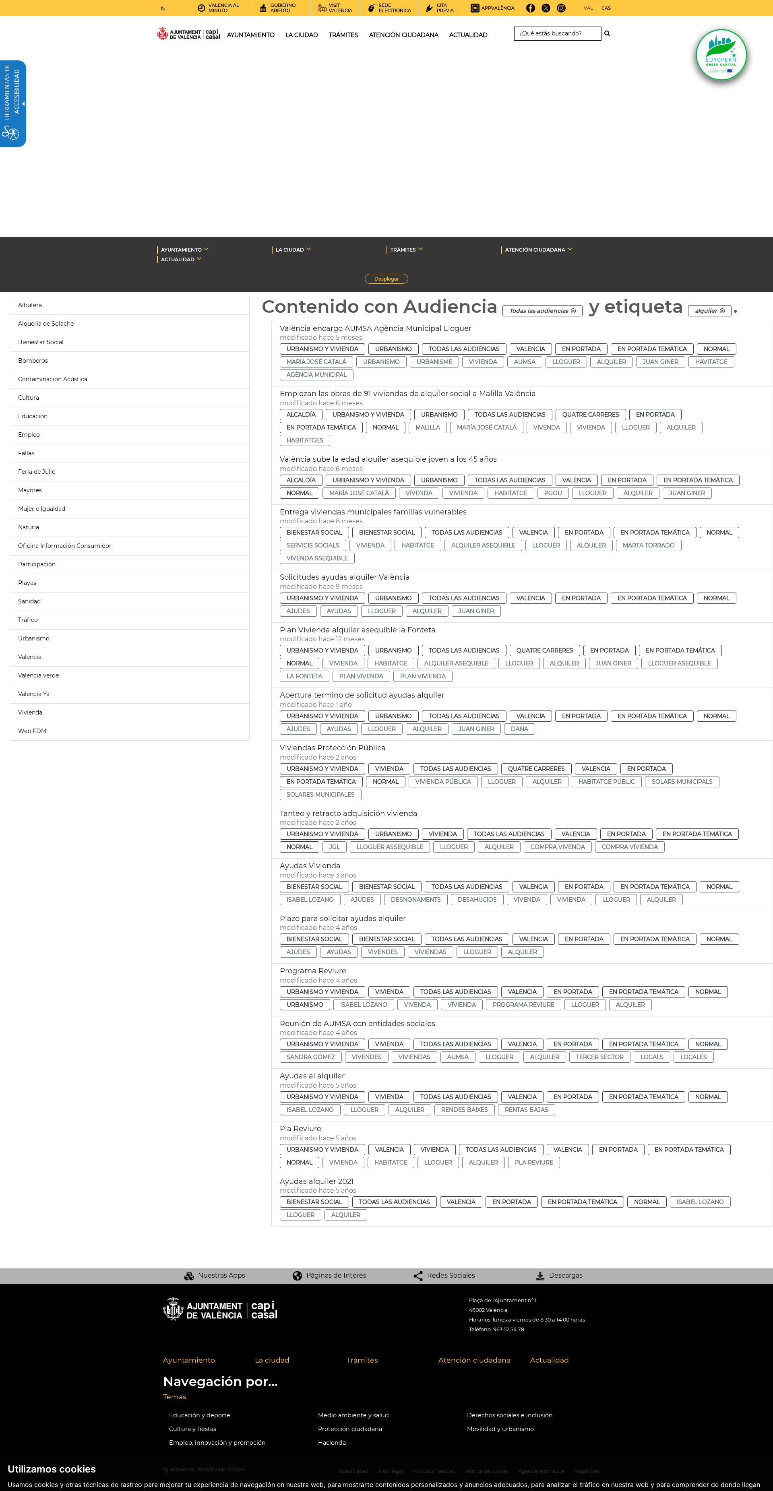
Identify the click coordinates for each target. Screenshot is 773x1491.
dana (519, 729)
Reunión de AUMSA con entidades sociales (357, 1023)
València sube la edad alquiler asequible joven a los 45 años (388, 459)
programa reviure (523, 1004)
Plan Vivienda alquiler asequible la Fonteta (358, 630)
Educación (33, 416)
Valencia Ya (34, 694)
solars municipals (682, 781)
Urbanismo (34, 638)
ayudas (339, 611)
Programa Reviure (313, 970)
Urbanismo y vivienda (322, 349)
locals (652, 1057)
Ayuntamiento (189, 1360)
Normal (717, 349)
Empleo (29, 434)
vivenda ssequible (317, 558)
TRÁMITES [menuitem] (343, 35)
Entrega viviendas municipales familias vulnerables (373, 512)
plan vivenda (361, 676)
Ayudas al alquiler (312, 1076)
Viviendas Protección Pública (333, 747)
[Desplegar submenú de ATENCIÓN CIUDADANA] (570, 249)
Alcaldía (301, 414)
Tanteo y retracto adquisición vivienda (349, 813)
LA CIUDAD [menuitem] (301, 35)
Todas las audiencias (464, 349)
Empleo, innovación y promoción (217, 1442)
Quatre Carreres (590, 414)
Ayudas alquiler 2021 (317, 1181)
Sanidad (29, 601)
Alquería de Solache (46, 323)
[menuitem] (203, 1360)
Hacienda (332, 1442)
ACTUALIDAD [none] (177, 259)
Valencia (29, 657)
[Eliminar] (573, 310)
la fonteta (304, 676)
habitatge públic (607, 781)
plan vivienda (423, 676)
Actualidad (549, 1360)
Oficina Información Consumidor (65, 545)
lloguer (566, 362)
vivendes (383, 952)
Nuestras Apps (221, 1275)
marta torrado (649, 545)
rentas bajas (526, 1109)
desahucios (477, 899)
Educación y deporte (199, 1415)
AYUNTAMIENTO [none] (181, 250)
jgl (334, 847)
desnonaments (416, 899)
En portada (581, 349)
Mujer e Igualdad (41, 508)
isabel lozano (310, 899)
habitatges (305, 440)
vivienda (483, 362)
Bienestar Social (41, 342)
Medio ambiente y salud (353, 1415)
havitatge (711, 362)
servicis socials (313, 545)
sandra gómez (311, 1057)
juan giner (660, 362)
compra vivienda (630, 847)
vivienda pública (443, 781)
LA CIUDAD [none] (290, 250)
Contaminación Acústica (52, 379)
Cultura (28, 397)
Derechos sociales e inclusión (510, 1415)
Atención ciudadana (474, 1360)
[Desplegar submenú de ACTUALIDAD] (199, 258)
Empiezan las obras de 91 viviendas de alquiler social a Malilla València (408, 393)
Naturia (28, 527)
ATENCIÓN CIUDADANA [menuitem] (403, 35)
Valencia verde (38, 675)
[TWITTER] (546, 11)
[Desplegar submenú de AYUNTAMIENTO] (206, 249)
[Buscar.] (609, 33)
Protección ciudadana (350, 1429)
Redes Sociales (451, 1275)
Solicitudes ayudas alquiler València (345, 577)
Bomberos (33, 360)
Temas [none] (174, 1396)
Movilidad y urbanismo (500, 1429)
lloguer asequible (679, 663)
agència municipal (317, 374)
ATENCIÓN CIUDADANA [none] (535, 250)
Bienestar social (314, 532)
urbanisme (434, 362)
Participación (37, 564)
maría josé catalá (316, 362)
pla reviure (534, 1162)
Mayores (30, 490)
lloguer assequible (390, 847)
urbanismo (381, 362)
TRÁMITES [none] (403, 250)
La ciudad (272, 1360)
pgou (553, 493)
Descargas (566, 1275)
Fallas (26, 453)
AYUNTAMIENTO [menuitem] (251, 35)
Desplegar (391, 280)
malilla (427, 427)
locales (693, 1057)
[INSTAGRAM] (561, 11)
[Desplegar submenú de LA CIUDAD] (308, 249)
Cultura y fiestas (192, 1429)
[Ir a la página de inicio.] (174, 35)
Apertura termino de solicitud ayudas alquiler (362, 695)
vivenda (546, 427)
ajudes (298, 611)
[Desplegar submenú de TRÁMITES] (420, 249)
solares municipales (321, 794)
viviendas (430, 952)
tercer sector (600, 1057)
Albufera (30, 305)
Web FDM (32, 731)
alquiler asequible (483, 545)
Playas (27, 582)
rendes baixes (464, 1109)
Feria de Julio (37, 471)
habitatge (510, 493)
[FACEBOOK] (530, 11)
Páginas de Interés (336, 1275)
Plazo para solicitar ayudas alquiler (343, 918)
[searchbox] (557, 34)
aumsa (524, 362)
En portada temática (652, 349)
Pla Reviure (300, 1128)
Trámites (362, 1360)
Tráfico (28, 620)
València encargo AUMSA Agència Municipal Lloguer (375, 328)
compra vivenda (558, 847)
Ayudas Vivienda (310, 865)
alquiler (611, 362)
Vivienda (30, 712)
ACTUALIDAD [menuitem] (468, 35)
